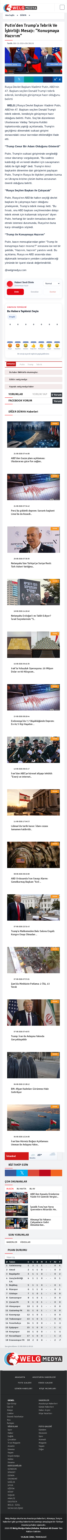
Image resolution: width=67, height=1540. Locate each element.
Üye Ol (10, 1407)
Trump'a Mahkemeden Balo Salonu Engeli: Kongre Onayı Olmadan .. (33, 933)
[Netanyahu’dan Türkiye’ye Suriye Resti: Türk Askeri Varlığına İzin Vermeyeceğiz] (33, 539)
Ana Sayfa (9, 15)
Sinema (10, 1449)
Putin (22, 364)
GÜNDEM (12, 1469)
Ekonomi (42, 1433)
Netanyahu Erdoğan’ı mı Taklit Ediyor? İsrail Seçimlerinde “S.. (31, 617)
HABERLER (11, 1242)
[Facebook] (10, 1173)
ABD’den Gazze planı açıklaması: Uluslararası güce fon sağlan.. (28, 460)
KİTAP (10, 1491)
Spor (9, 1429)
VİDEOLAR (25, 1242)
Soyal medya (13, 1456)
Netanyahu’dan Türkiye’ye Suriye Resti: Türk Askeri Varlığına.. (31, 565)
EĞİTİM (10, 1488)
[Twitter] (22, 1173)
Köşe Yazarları (45, 1413)
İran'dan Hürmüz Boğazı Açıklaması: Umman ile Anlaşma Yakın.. (29, 1143)
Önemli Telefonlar (15, 1416)
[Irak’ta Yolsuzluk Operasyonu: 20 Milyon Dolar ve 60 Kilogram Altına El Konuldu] (33, 645)
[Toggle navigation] (62, 7)
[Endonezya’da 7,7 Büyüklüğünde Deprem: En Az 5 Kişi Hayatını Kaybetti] (33, 697)
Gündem (42, 1429)
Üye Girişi (11, 1403)
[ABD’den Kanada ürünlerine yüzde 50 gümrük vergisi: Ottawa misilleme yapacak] (16, 1197)
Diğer (41, 1449)
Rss (9, 1420)
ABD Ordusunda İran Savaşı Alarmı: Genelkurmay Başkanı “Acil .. (29, 880)
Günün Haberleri (46, 1407)
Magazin (42, 1442)
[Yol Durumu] (59, 1156)
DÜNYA (23, 15)
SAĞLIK (11, 1482)
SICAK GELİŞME (15, 1508)
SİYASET (11, 1472)
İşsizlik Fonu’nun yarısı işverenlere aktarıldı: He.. (43, 1208)
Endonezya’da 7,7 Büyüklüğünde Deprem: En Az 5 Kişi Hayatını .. (32, 722)
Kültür (10, 1459)
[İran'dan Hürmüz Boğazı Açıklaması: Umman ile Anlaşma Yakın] (33, 1117)
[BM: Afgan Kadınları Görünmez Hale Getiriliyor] (33, 1065)
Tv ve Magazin (13, 1442)
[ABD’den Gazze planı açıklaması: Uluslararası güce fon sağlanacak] (33, 434)
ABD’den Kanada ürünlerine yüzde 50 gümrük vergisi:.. (44, 1195)
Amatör (11, 1446)
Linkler (10, 1413)
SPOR (10, 1485)
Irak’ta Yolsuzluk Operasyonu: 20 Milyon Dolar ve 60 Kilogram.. (32, 670)
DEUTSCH (12, 1501)
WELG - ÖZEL (13, 1505)
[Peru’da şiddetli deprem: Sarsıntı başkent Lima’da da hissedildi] (33, 487)
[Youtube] (45, 1173)
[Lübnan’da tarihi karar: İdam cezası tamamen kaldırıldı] (33, 802)
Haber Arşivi (44, 1410)
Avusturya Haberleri (47, 1403)
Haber (10, 1433)
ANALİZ (11, 1498)
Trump (30, 364)
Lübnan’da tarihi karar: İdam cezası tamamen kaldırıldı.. (29, 828)
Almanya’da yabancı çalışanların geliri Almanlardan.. (40, 1222)
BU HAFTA (21, 1188)
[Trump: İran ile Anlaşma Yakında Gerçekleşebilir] (33, 1012)
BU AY (32, 1188)
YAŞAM (10, 1495)
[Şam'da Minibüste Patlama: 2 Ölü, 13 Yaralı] (33, 960)
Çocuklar (11, 1439)
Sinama (10, 1462)
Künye (10, 1410)
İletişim (10, 1423)
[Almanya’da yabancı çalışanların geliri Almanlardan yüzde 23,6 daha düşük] (16, 1223)
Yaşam (10, 1452)
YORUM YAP (39, 394)
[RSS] (56, 1173)
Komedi (42, 1439)
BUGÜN (10, 1188)
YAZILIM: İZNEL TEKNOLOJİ (33, 1537)
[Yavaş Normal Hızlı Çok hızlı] (51, 283)
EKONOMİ (12, 1478)
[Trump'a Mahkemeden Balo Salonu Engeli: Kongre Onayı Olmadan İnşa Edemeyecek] (33, 907)
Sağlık (10, 1436)
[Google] (33, 1173)
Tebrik (39, 364)
